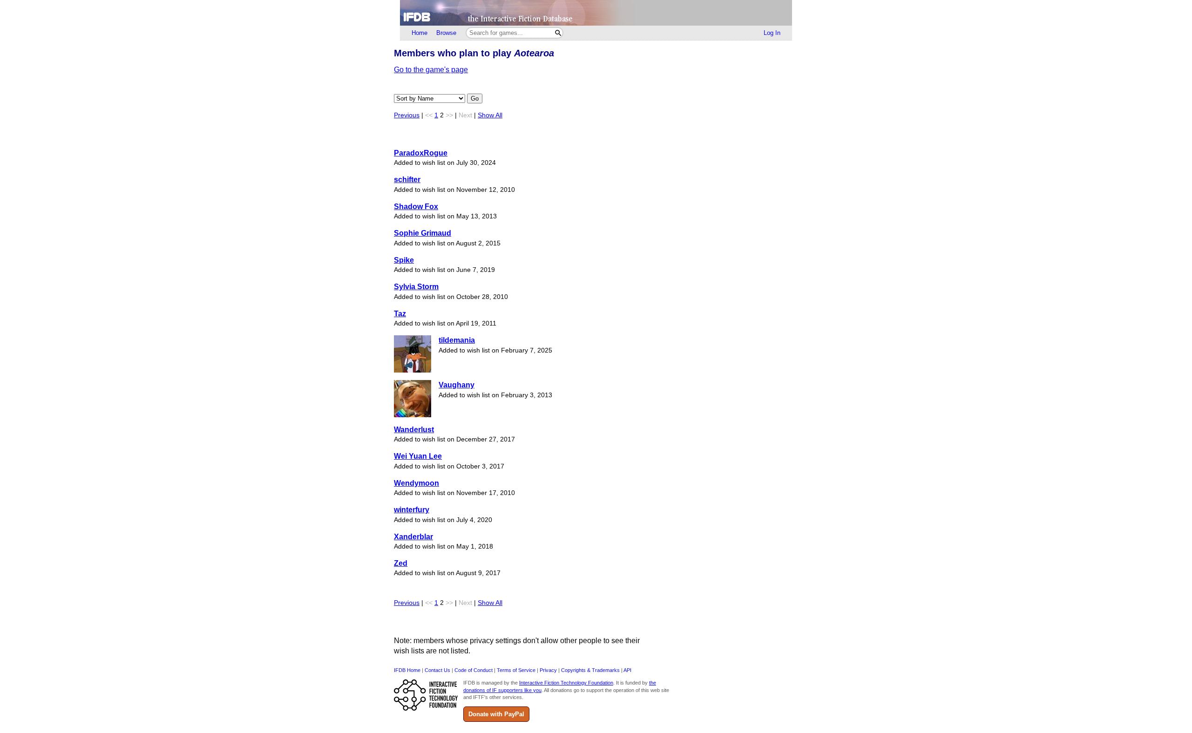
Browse (446, 32)
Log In (772, 32)
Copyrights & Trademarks (590, 670)
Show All (490, 115)
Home (419, 32)
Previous (407, 115)
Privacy (548, 670)
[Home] (596, 13)
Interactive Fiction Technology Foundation (566, 682)
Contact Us (437, 670)
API (627, 670)
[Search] (558, 33)
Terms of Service (516, 670)
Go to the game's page (431, 70)
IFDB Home (407, 670)
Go (475, 98)
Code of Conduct (473, 670)
